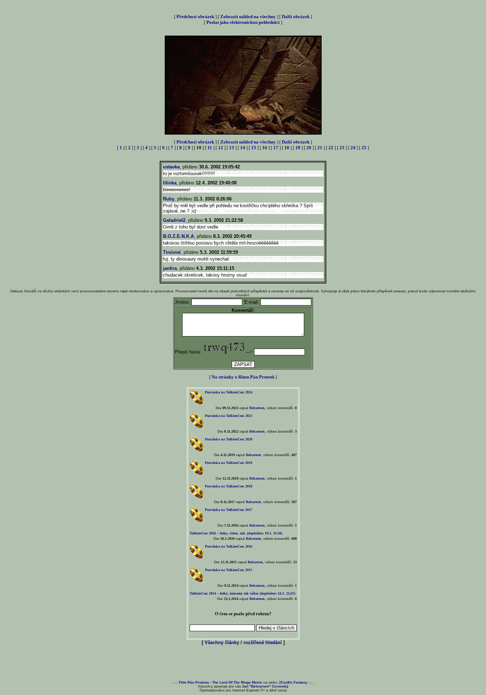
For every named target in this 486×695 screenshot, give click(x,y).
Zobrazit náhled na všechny (248, 16)
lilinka (169, 182)
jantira (170, 268)
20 (308, 147)
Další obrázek (296, 16)
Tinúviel (172, 252)
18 (286, 147)
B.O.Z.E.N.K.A (178, 236)
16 (264, 147)
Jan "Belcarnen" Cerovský (265, 686)
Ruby (168, 199)
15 (253, 147)
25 (363, 147)
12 (220, 147)
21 (319, 147)
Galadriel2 (174, 220)
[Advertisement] (243, 663)
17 (275, 147)
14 (242, 147)
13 (231, 147)
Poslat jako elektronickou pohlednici (243, 22)
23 (341, 147)
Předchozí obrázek (195, 16)
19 (297, 147)
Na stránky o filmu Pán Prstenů (243, 377)
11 (209, 147)
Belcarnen (257, 408)
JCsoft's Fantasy (293, 682)
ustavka (171, 166)
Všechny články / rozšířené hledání (243, 642)
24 (352, 147)
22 (330, 147)
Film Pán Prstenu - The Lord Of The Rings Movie (220, 682)
